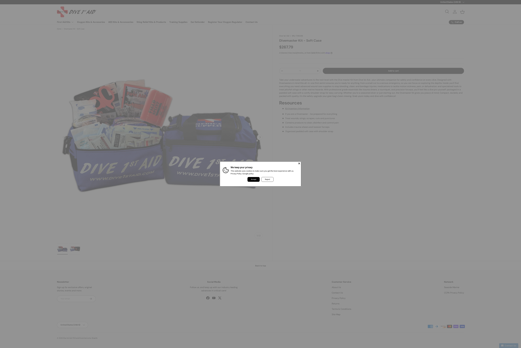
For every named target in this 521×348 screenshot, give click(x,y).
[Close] (299, 163)
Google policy (248, 173)
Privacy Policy (236, 173)
